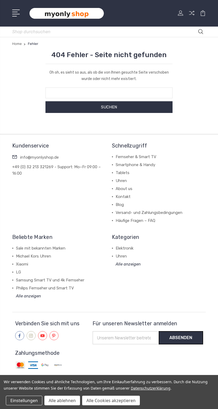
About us (124, 188)
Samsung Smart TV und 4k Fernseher (50, 280)
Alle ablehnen (62, 400)
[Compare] (192, 16)
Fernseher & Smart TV (136, 156)
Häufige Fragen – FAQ (135, 220)
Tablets (122, 172)
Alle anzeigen (28, 296)
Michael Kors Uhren (33, 256)
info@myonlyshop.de (39, 157)
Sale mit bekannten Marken (40, 248)
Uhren (121, 180)
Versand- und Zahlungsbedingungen (149, 212)
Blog (120, 204)
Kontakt (123, 196)
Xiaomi (22, 264)
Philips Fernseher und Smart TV (45, 288)
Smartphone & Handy (135, 164)
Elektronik (124, 248)
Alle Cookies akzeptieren (111, 400)
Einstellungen (24, 400)
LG (18, 272)
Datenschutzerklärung (150, 388)
